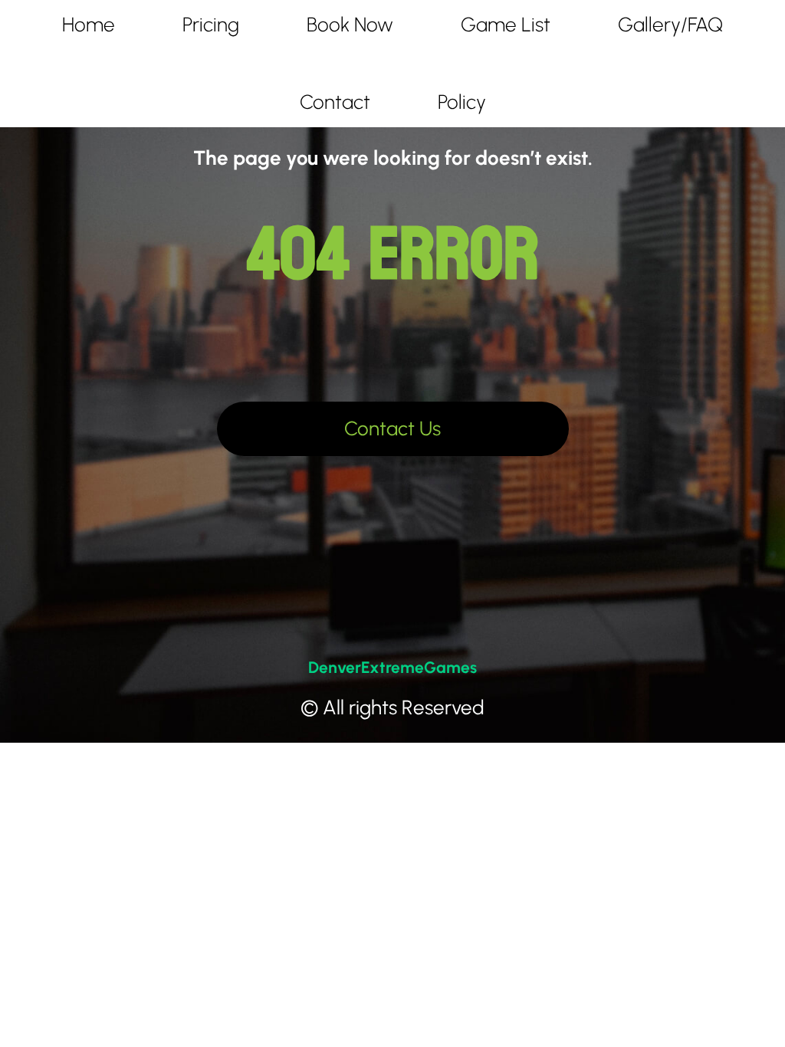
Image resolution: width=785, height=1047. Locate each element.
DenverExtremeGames (392, 667)
